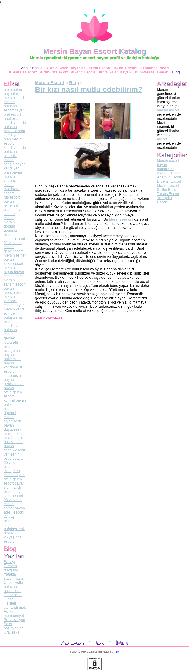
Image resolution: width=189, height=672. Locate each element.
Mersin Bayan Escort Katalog (94, 51)
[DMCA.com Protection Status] (94, 670)
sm (117, 651)
